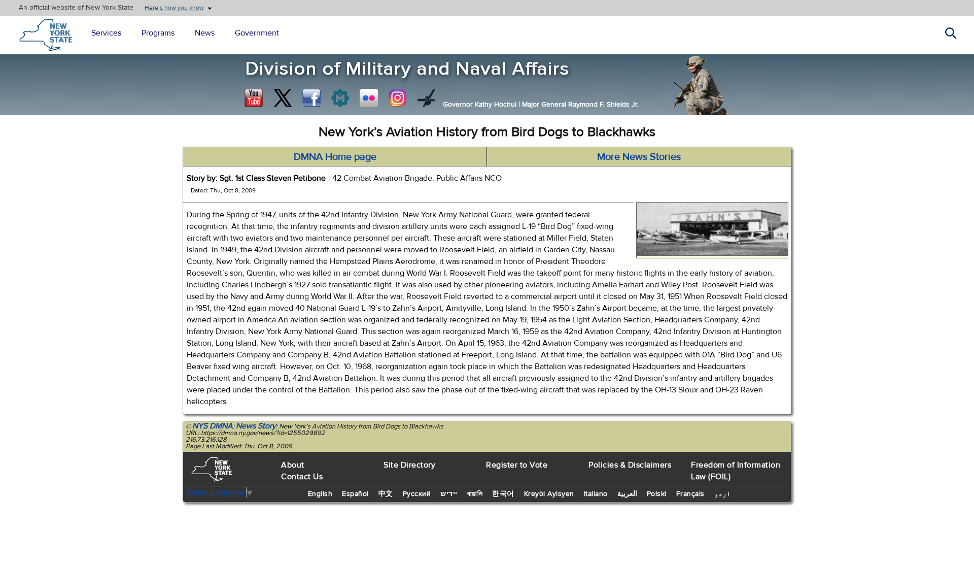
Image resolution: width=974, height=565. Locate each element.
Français (690, 493)
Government (257, 33)
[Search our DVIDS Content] (427, 98)
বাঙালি (475, 493)
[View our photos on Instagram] (398, 98)
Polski (657, 493)
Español (355, 493)
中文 (385, 493)
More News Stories (639, 156)
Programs (158, 33)
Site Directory (409, 465)
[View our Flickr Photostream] (369, 98)
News (205, 33)
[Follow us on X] (282, 98)
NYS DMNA (212, 426)
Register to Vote (516, 465)
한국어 (503, 493)
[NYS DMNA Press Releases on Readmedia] (340, 98)
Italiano (596, 493)
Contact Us (302, 477)
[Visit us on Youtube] (254, 98)
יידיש (449, 493)
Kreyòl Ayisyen (549, 493)
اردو (722, 493)
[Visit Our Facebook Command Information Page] (311, 98)
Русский (417, 493)
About (292, 465)
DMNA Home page (335, 156)
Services (106, 33)
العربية (627, 493)
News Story (256, 426)
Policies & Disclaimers (629, 465)
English (320, 493)
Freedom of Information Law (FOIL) (735, 471)
